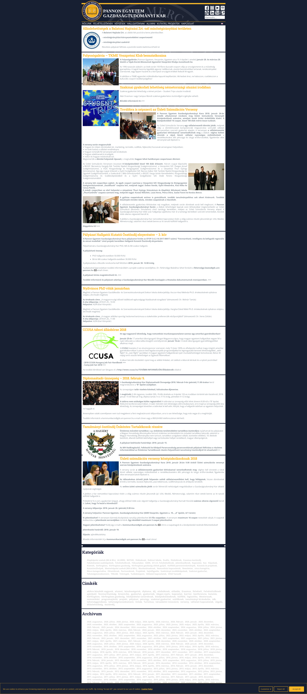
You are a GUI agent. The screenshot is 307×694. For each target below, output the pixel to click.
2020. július (109, 643)
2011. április (148, 677)
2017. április (148, 654)
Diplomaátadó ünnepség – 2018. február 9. (114, 378)
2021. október (154, 638)
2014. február (177, 666)
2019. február (93, 649)
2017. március (162, 654)
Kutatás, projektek (168, 23)
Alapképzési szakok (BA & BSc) (101, 560)
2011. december (163, 674)
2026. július (109, 621)
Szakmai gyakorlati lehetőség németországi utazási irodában (165, 87)
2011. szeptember (212, 674)
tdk (214, 599)
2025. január (107, 627)
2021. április (105, 641)
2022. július (159, 635)
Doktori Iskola (154, 560)
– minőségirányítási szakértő (116, 42)
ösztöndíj (110, 604)
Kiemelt (90, 565)
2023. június (122, 632)
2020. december (163, 641)
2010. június (172, 679)
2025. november (94, 624)
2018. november (138, 649)
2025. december (205, 621)
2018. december (122, 649)
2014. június (122, 666)
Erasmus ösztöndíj (192, 560)
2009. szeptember (171, 682)
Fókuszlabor (138, 563)
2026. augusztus (94, 621)
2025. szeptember (126, 624)
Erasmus (186, 591)
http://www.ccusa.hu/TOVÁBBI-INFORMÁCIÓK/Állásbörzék (145, 369)
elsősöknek (163, 591)
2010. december (205, 677)
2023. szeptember (212, 630)
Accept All (297, 689)
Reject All (281, 689)
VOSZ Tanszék (174, 574)
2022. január (107, 638)
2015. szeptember (171, 660)
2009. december (122, 682)
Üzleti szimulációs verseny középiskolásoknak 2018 (158, 458)
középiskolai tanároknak (139, 596)
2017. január (191, 654)
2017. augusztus (94, 654)
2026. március (162, 621)
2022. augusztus (144, 635)
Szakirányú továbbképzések (174, 571)
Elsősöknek (176, 560)
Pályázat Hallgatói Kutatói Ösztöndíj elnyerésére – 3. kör (125, 234)
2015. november (138, 660)
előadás (175, 591)
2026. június (122, 621)
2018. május (92, 652)
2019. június (172, 646)
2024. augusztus (188, 627)
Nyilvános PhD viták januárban (106, 288)
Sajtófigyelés (153, 571)
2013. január (107, 671)
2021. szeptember (171, 638)
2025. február (93, 627)
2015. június (216, 660)
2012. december (122, 671)
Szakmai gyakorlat (198, 571)
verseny (184, 601)
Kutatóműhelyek (95, 568)
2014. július (109, 666)
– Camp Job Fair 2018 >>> (94, 365)
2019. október (110, 646)
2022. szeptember (126, 635)
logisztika (192, 596)
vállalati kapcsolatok (202, 601)
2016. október (110, 657)
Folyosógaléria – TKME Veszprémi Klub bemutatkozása (124, 55)
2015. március (119, 663)
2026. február (177, 621)
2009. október (154, 682)
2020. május (135, 643)
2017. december (163, 652)
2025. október (110, 624)
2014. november (179, 663)
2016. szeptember (126, 657)
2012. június (216, 671)
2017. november (179, 652)
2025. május (185, 624)
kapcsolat (177, 593)
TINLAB (114, 574)
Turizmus (149, 601)
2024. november (138, 627)
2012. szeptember (171, 671)
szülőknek (178, 599)
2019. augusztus (144, 646)
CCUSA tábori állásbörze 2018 (104, 329)
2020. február (177, 643)
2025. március (212, 624)
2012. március (119, 674)
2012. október (154, 671)
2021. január (148, 641)
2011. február (177, 677)
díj (154, 591)
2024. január (148, 630)
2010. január (107, 682)
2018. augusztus (188, 649)
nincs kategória (202, 568)
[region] (153, 688)
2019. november (94, 646)
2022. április (198, 635)
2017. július (109, 654)
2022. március (212, 635)
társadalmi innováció (167, 601)
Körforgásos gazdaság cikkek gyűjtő (149, 565)
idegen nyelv (163, 593)
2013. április (198, 668)
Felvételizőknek (103, 23)
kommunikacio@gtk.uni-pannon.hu (140, 525)
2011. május (135, 677)
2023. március (162, 632)
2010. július (159, 679)
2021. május (92, 641)
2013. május (185, 668)
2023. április (148, 632)
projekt (123, 599)
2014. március (162, 666)
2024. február (134, 630)
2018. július (203, 649)
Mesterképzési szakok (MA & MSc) (121, 568)
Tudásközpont (137, 574)
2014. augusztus (94, 666)
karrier (188, 593)
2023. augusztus (94, 632)
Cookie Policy (147, 689)
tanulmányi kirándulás (197, 599)
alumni (119, 591)
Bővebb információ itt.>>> (132, 101)
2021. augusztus (188, 638)
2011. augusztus (94, 677)
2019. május (185, 646)
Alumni (151, 23)
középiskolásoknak (165, 596)
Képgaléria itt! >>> (91, 226)
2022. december (205, 632)
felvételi (197, 591)
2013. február (93, 671)
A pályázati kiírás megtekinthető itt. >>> (102, 275)
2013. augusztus (144, 668)
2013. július (159, 668)
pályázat (133, 599)
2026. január (191, 621)
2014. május (135, 666)
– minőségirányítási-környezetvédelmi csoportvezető (127, 37)
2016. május (185, 657)
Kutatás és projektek (207, 565)
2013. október (110, 668)
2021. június (216, 638)
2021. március (119, 641)
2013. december (205, 666)
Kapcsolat (187, 23)
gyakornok (148, 593)
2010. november (94, 679)
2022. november (94, 635)
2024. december (122, 627)
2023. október (195, 630)
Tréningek (124, 574)
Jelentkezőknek (183, 563)
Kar (205, 563)
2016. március (212, 657)
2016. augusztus (144, 657)
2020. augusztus (94, 643)
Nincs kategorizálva (96, 571)
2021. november (138, 638)
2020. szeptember (212, 641)
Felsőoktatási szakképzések (100, 563)
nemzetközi (93, 599)
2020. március (162, 643)
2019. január (107, 649)
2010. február (93, 682)
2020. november (179, 641)
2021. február (134, 641)
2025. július (159, 624)
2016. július (159, 657)
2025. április (198, 624)
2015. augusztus (188, 660)
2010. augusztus (144, 679)
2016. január (107, 660)
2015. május (92, 663)
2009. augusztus (188, 682)
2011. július (109, 677)
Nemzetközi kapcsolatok (169, 568)
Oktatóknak (113, 571)
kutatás (212, 593)
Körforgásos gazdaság (119, 565)
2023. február (177, 632)
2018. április (105, 652)
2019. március (212, 646)
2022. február (93, 638)
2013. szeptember (126, 668)
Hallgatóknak (136, 23)
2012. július (203, 671)
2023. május (135, 632)
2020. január (191, 643)
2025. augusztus (144, 624)
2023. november (179, 630)
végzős (218, 601)
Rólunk (86, 23)
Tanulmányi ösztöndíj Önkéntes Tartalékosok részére (122, 426)
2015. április (105, 663)
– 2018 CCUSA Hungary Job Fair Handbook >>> (104, 362)
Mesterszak (205, 596)
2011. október (195, 674)
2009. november (138, 682)
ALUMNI (121, 560)
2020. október (195, 641)
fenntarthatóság (107, 593)
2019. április (198, 646)
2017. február (177, 654)
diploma (146, 591)
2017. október (195, 652)
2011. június (122, 677)
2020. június (122, 643)
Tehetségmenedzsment (98, 574)
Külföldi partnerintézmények (181, 565)
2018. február (134, 652)
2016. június (172, 657)
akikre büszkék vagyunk (100, 591)
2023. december (163, 630)
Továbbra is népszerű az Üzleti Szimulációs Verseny (159, 109)
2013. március (212, 668)
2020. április (148, 643)
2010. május (185, 679)
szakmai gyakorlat (161, 599)
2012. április (105, 674)
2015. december (122, 660)
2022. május (185, 635)
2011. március (162, 677)
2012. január (148, 674)
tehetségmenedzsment (121, 601)
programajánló (109, 599)
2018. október (154, 649)
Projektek (140, 571)
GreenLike (123, 593)
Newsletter (187, 568)
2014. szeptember (212, 663)
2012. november (138, 671)
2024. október (154, 627)
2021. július (203, 638)
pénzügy (144, 599)
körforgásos (101, 565)
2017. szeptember (212, 652)
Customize (265, 689)
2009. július (203, 682)
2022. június (172, 635)
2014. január (191, 666)
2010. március (212, 679)
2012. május (92, 674)
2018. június (216, 649)
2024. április (105, 630)
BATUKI (130, 560)
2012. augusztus (188, 671)
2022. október (110, 635)
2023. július (109, 632)
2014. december (163, 663)
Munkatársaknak (147, 568)
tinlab (138, 601)
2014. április (148, 666)
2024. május (92, 630)
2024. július (203, 627)
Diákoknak (141, 560)
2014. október (195, 663)
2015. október (154, 660)
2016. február (93, 660)
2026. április (148, 621)
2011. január (191, 677)
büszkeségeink (132, 591)
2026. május (135, 621)
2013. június (172, 668)
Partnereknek (127, 571)
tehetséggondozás (97, 601)
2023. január (191, 632)
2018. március (119, 652)
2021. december (122, 638)
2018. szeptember (171, 649)
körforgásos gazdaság (113, 596)
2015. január (148, 663)
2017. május (135, 654)
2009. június (216, 682)
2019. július (159, 646)
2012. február (134, 674)
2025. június (172, 624)
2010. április (198, 679)
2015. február (134, 663)
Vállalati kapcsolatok (156, 574)
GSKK (147, 563)
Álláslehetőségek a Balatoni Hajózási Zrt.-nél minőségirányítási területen (137, 28)
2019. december (205, 643)
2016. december (205, 654)
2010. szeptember (126, 679)
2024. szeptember (171, 627)
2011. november (179, 674)
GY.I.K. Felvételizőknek (163, 563)
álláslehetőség (95, 604)
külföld (181, 596)
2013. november (94, 668)
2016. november (94, 657)
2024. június (216, 627)
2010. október (110, 679)
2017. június (122, 654)
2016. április (198, 657)
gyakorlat (136, 593)
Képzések (120, 23)
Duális (166, 560)
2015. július (203, 660)
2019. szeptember (126, 646)
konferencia (200, 593)
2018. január (148, 652)
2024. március (119, 630)
